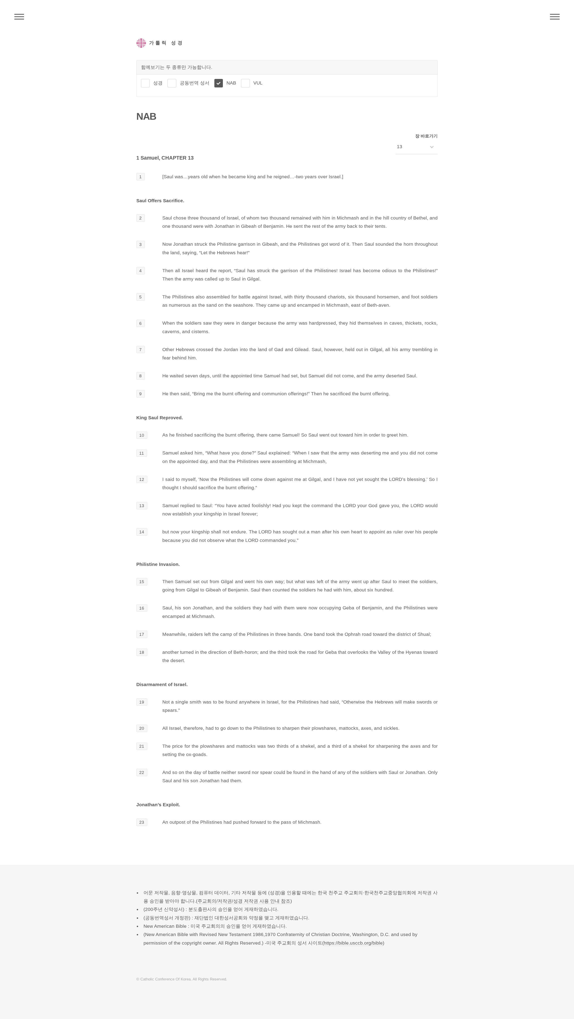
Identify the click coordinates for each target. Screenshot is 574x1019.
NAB (231, 83)
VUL (258, 83)
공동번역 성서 (194, 83)
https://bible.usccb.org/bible (353, 943)
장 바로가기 (426, 136)
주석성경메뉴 (19, 17)
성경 (158, 83)
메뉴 (554, 17)
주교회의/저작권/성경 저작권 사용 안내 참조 (244, 901)
